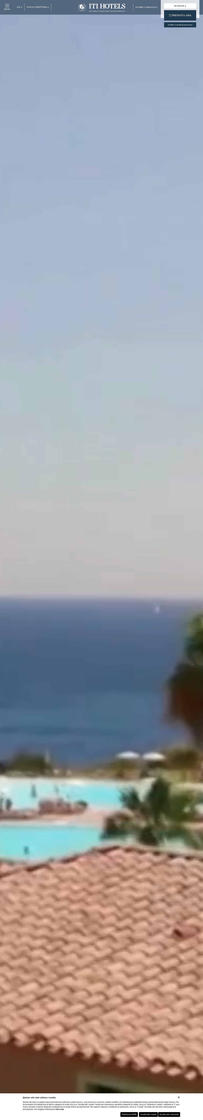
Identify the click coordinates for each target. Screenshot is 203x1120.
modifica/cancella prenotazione (180, 25)
